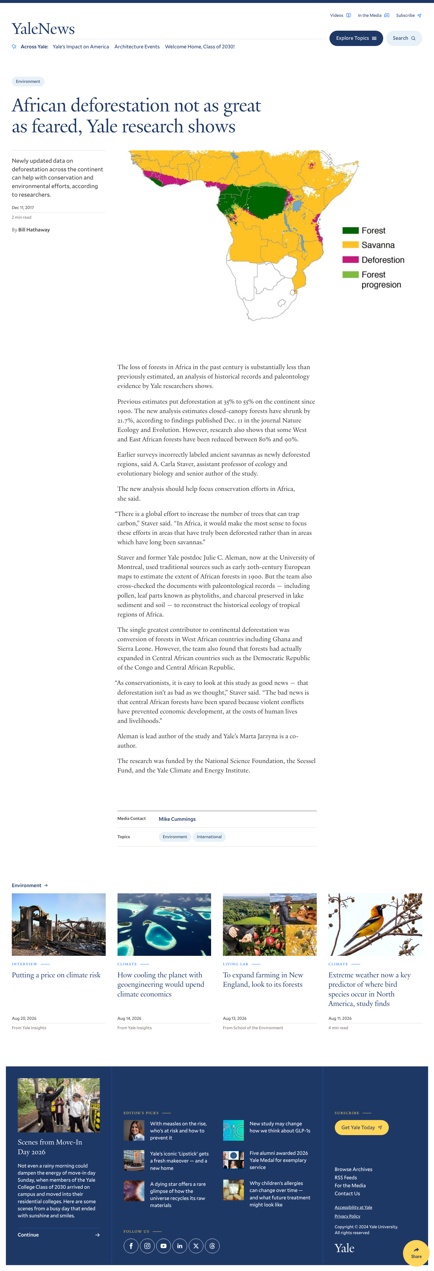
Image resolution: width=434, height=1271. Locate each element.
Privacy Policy (347, 1216)
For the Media (350, 1185)
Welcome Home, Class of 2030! (200, 46)
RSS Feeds (346, 1177)
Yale (345, 1249)
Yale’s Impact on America (81, 46)
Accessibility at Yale (353, 1207)
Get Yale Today (358, 1127)
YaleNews (43, 30)
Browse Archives (354, 1169)
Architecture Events (137, 46)
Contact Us (347, 1193)
